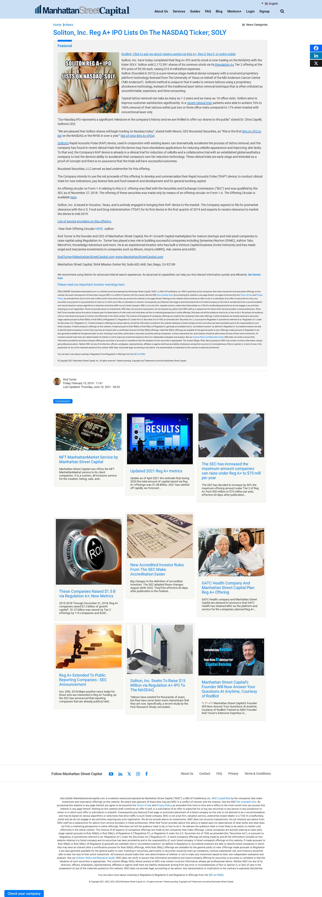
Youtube (111, 773)
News (69, 24)
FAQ (208, 11)
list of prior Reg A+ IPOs (138, 135)
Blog (219, 11)
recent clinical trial (199, 103)
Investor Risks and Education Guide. (208, 337)
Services (179, 11)
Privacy (233, 773)
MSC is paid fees (221, 798)
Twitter (129, 773)
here (73, 197)
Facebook (146, 773)
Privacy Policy (164, 805)
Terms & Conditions (257, 773)
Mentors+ (234, 11)
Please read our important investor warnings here (91, 284)
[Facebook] (316, 48)
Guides (195, 11)
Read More (88, 449)
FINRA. (143, 354)
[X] (316, 63)
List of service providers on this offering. (85, 221)
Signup (264, 11)
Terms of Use (246, 295)
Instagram (138, 773)
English (273, 3)
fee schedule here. (165, 295)
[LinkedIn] (316, 55)
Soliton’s (63, 143)
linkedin (120, 773)
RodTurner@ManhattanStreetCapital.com (86, 257)
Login (250, 11)
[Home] (82, 10)
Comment (62, 401)
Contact (204, 773)
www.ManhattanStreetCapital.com (139, 257)
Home (57, 24)
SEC (136, 354)
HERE (99, 228)
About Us (161, 11)
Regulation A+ (224, 64)
